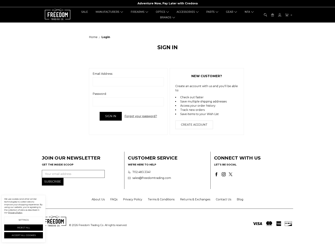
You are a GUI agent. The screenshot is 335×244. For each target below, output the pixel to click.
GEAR (229, 11)
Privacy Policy (132, 199)
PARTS (210, 11)
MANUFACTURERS (107, 11)
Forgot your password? (141, 116)
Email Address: (103, 73)
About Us (98, 199)
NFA (247, 11)
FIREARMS (137, 11)
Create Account (194, 124)
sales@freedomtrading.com (151, 178)
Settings (23, 220)
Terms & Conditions (161, 199)
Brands (165, 17)
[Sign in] (279, 15)
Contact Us (223, 199)
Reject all (23, 227)
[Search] (265, 15)
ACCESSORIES (186, 11)
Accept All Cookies (24, 235)
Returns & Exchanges (195, 199)
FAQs (113, 199)
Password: (100, 93)
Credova (191, 3)
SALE (84, 11)
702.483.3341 (141, 172)
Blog (240, 199)
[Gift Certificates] (272, 15)
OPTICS (160, 11)
